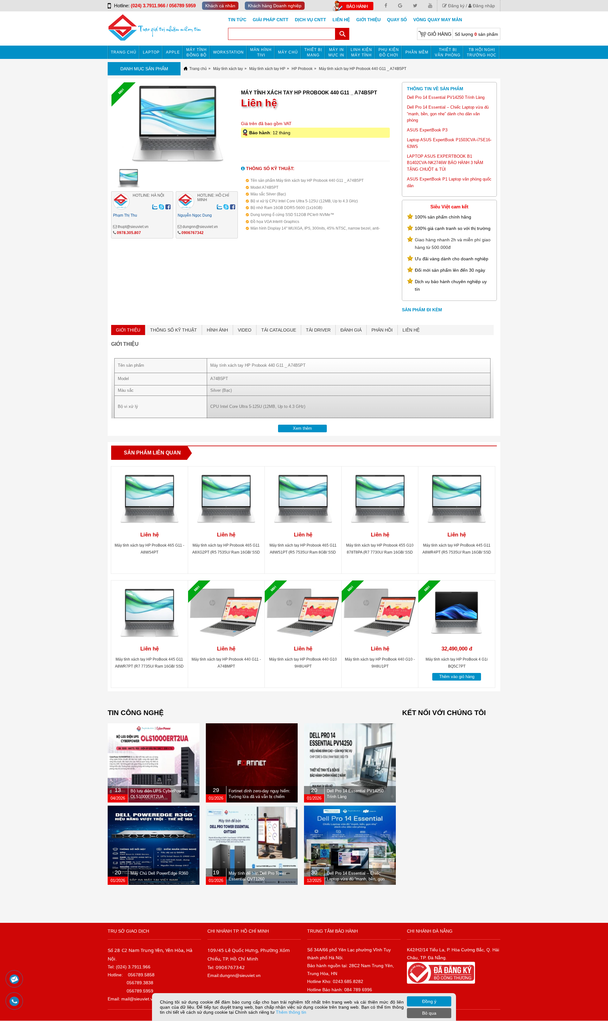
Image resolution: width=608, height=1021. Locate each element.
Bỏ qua (429, 1013)
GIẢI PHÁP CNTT (270, 19)
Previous (100, 125)
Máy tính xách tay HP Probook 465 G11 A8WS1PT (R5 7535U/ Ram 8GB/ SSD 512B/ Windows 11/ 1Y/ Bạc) (303, 552)
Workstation (228, 52)
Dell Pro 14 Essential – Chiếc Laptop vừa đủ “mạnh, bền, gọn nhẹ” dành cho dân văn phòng (448, 114)
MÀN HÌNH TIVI (261, 52)
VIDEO (244, 330)
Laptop (151, 52)
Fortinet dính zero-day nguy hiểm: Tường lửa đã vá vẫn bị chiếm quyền (259, 797)
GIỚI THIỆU (128, 330)
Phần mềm (416, 52)
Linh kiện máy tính (361, 52)
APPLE (173, 52)
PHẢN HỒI (382, 330)
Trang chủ (123, 52)
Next (252, 125)
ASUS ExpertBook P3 (427, 130)
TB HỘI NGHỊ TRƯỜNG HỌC (482, 52)
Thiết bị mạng (313, 52)
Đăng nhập (483, 5)
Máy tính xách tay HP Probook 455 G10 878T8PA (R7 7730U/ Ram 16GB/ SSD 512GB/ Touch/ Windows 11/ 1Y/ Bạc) (380, 552)
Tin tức (237, 19)
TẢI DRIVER (318, 330)
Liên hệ (341, 19)
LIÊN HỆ (411, 330)
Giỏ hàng (440, 34)
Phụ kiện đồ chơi (388, 52)
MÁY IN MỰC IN (336, 52)
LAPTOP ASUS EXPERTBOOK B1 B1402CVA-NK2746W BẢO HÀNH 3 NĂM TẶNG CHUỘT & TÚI (445, 163)
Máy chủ (288, 52)
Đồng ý (429, 1001)
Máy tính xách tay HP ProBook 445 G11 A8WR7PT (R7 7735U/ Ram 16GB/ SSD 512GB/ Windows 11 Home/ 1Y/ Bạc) (149, 666)
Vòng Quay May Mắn (437, 19)
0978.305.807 (129, 233)
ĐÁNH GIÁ (351, 330)
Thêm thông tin (291, 1012)
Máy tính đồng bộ (196, 52)
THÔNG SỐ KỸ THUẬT (173, 330)
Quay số (397, 19)
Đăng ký (456, 5)
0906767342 (192, 233)
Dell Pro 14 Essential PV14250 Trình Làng (445, 97)
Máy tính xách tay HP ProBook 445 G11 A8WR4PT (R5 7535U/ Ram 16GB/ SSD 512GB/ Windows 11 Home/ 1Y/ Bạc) (456, 552)
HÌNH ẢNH (217, 330)
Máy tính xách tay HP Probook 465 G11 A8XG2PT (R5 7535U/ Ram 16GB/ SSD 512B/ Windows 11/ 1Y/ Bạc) (226, 552)
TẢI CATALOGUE (278, 330)
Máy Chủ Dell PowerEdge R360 (159, 873)
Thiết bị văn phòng (447, 52)
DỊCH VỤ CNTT (310, 19)
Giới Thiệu (368, 19)
